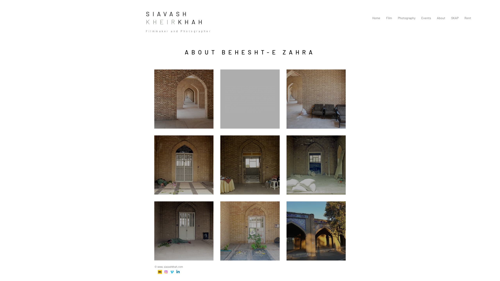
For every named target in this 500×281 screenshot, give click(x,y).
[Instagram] (166, 272)
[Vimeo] (172, 272)
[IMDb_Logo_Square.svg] (160, 272)
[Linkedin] (178, 272)
